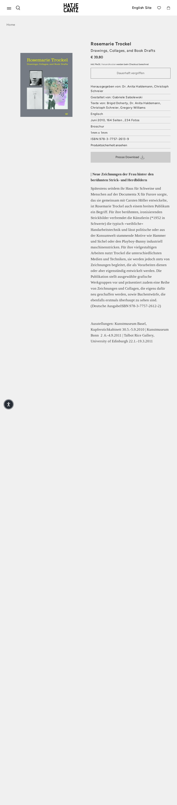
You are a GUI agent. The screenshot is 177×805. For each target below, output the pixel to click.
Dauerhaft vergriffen (130, 73)
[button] (8, 404)
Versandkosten (108, 64)
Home (10, 25)
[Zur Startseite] (76, 8)
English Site (142, 8)
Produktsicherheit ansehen (109, 145)
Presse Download (127, 157)
